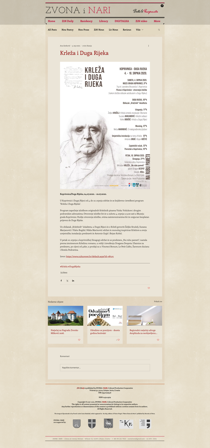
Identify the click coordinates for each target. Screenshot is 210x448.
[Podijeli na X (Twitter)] (67, 280)
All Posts (52, 29)
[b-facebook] (162, 5)
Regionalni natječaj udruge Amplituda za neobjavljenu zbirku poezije (143, 332)
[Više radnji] (148, 45)
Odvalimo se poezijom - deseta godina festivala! (105, 332)
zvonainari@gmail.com (136, 439)
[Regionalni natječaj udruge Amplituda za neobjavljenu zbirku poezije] (144, 316)
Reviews (127, 29)
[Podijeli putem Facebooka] (61, 280)
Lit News (113, 29)
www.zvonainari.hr (107, 404)
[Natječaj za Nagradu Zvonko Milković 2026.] (65, 316)
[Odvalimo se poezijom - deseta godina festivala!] (105, 316)
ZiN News (99, 29)
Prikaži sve (158, 301)
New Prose (83, 29)
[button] (159, 30)
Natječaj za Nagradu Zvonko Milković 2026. (64, 332)
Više (138, 29)
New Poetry (67, 29)
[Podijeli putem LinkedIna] (73, 280)
